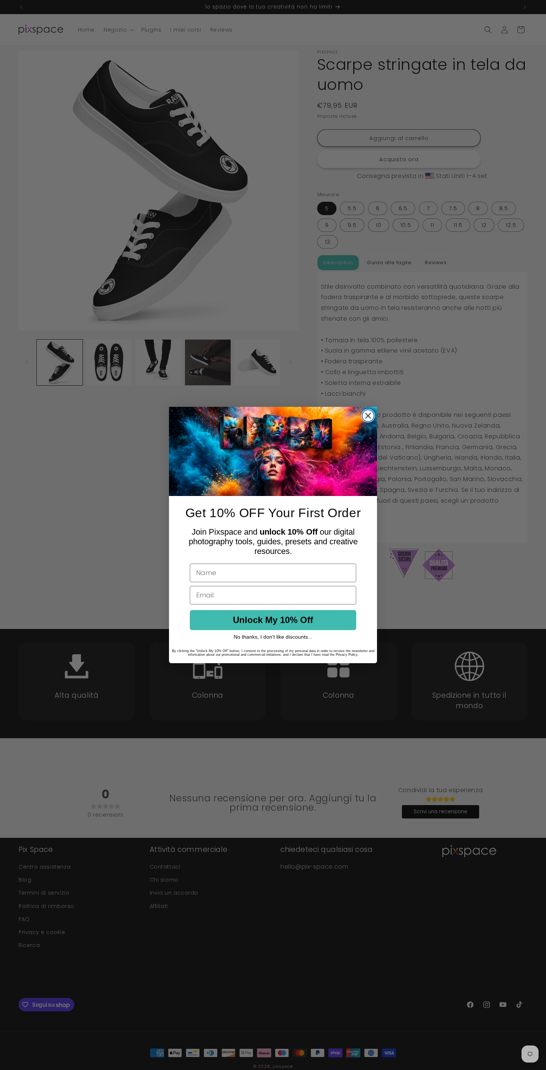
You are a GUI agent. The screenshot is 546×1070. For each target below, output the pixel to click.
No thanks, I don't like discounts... (273, 637)
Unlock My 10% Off (273, 620)
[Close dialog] (368, 416)
